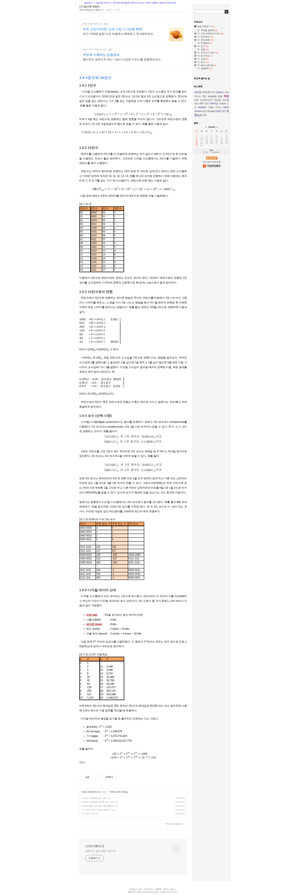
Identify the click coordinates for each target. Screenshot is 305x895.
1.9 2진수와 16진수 (89, 6)
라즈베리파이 (206, 100)
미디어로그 (149, 889)
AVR (148, 3)
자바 (227, 92)
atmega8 (211, 111)
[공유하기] (92, 777)
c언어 (218, 111)
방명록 (158, 889)
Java (196, 103)
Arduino (202, 107)
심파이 (162, 3)
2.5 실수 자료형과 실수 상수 (94, 798)
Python (220, 92)
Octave (223, 103)
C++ (213, 92)
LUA (196, 100)
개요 (204, 111)
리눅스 (141, 3)
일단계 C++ (89, 3)
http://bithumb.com (92, 23)
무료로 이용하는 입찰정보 (101, 54)
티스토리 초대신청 (211, 162)
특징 (204, 96)
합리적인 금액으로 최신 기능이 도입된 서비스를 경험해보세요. (122, 59)
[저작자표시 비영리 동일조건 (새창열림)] (121, 777)
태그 (140, 889)
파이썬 (116, 3)
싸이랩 (226, 100)
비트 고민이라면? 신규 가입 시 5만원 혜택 (112, 29)
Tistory (174, 892)
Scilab (211, 107)
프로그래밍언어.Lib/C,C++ (91, 10)
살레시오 (132, 892)
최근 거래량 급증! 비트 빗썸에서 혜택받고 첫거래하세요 (118, 33)
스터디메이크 (94, 846)
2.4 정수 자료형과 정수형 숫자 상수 (97, 802)
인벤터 (155, 3)
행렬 (220, 96)
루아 (224, 111)
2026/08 (211, 127)
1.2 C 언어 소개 (88, 813)
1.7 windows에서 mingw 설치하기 (96, 810)
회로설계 (125, 3)
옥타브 (197, 96)
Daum (156, 892)
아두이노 (214, 103)
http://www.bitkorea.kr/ (94, 49)
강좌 (206, 103)
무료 (226, 96)
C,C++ (106, 792)
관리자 (166, 889)
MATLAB (171, 3)
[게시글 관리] (97, 777)
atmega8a (212, 96)
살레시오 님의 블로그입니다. (101, 850)
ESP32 (134, 3)
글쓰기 (173, 889)
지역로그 (133, 889)
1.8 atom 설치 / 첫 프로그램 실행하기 (98, 806)
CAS (204, 115)
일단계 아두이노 (104, 3)
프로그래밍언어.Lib (91, 792)
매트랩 (217, 100)
